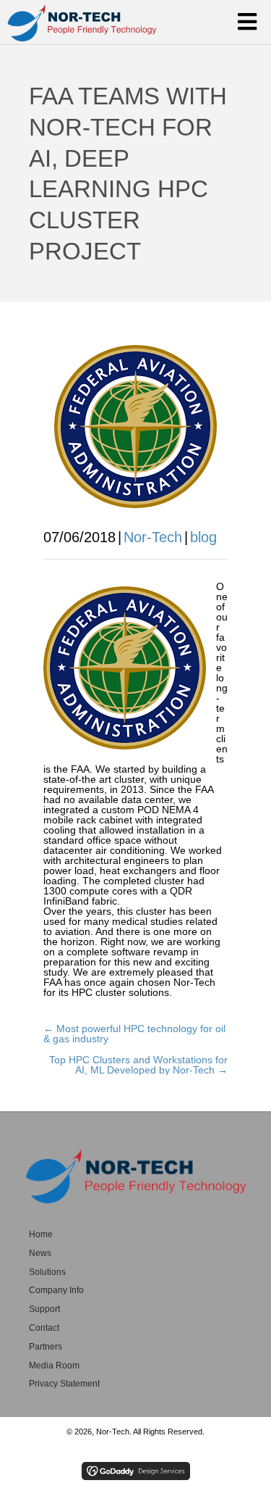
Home (41, 1234)
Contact (44, 1328)
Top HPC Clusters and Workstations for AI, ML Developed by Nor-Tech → (138, 1065)
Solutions (47, 1272)
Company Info (56, 1290)
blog (203, 537)
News (40, 1253)
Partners (45, 1347)
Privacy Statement (64, 1384)
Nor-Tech (153, 537)
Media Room (54, 1365)
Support (44, 1309)
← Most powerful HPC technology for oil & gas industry (134, 1033)
